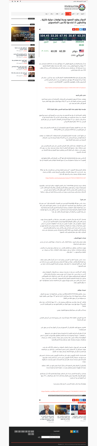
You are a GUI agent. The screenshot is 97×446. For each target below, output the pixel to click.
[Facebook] (20, 1)
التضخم (69, 395)
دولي (19, 431)
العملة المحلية (61, 395)
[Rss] (15, 1)
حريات (29, 433)
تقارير (26, 431)
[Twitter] (17, 1)
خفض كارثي (51, 395)
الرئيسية (32, 431)
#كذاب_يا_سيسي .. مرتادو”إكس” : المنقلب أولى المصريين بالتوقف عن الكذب (79, 418)
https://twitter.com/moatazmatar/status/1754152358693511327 (66, 178)
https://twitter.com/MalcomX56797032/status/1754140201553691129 (63, 391)
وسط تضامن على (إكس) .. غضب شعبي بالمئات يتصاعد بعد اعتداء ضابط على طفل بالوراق (63, 418)
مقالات (16, 431)
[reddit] (77, 29)
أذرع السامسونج (79, 395)
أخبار (29, 431)
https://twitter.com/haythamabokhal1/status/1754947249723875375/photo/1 (65, 87)
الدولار (66, 395)
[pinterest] (73, 29)
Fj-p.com (59, 444)
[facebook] (84, 29)
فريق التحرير (31, 39)
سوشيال (75, 25)
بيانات (32, 433)
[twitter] (80, 29)
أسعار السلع (73, 395)
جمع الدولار (56, 395)
